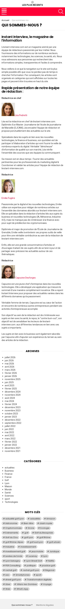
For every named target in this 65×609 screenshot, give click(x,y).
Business (9, 471)
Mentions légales (45, 605)
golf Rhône (44, 537)
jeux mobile (37, 551)
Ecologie (44, 528)
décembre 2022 (13, 420)
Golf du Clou (11, 537)
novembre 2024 (13, 395)
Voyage (47, 584)
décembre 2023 (13, 407)
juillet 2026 (10, 357)
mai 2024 (9, 401)
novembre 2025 (13, 379)
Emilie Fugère (8, 198)
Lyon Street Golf (34, 560)
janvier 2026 (11, 376)
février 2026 (11, 373)
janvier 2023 (11, 416)
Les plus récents (32, 5)
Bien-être (28, 523)
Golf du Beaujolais (44, 532)
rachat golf (11, 570)
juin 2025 (9, 382)
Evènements (11, 532)
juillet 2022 (10, 426)
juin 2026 (9, 360)
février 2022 (11, 441)
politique (31, 565)
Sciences (9, 496)
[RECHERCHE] (60, 11)
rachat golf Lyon (31, 570)
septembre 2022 (13, 423)
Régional (49, 570)
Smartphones (23, 574)
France (8, 477)
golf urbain (54, 542)
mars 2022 (10, 438)
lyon (45, 556)
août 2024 (10, 398)
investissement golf (15, 551)
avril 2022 (9, 435)
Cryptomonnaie (13, 528)
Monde (8, 489)
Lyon (7, 483)
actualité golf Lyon (14, 518)
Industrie (9, 546)
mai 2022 (9, 432)
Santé (8, 492)
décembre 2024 (13, 391)
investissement (28, 546)
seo (7, 574)
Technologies (11, 502)
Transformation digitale (39, 579)
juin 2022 (9, 429)
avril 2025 (9, 385)
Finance (8, 474)
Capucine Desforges (25, 277)
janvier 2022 (11, 445)
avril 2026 (9, 366)
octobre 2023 (11, 413)
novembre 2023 (13, 410)
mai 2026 (9, 363)
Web (7, 588)
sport (7, 499)
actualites (10, 467)
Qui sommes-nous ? (22, 605)
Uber (7, 584)
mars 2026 (10, 370)
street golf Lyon (13, 579)
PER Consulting (12, 565)
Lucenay (33, 556)
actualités (35, 518)
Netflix (51, 560)
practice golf (48, 565)
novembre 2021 (13, 451)
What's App (22, 588)
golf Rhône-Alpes (14, 542)
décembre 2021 (13, 448)
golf (26, 532)
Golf (7, 480)
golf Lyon (28, 537)
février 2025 (11, 388)
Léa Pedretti (21, 115)
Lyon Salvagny (12, 560)
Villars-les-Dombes (27, 584)
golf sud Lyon (36, 542)
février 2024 (11, 404)
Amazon (50, 518)
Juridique (54, 551)
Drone (31, 528)
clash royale (46, 523)
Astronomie (11, 523)
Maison (8, 486)
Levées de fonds (13, 556)
